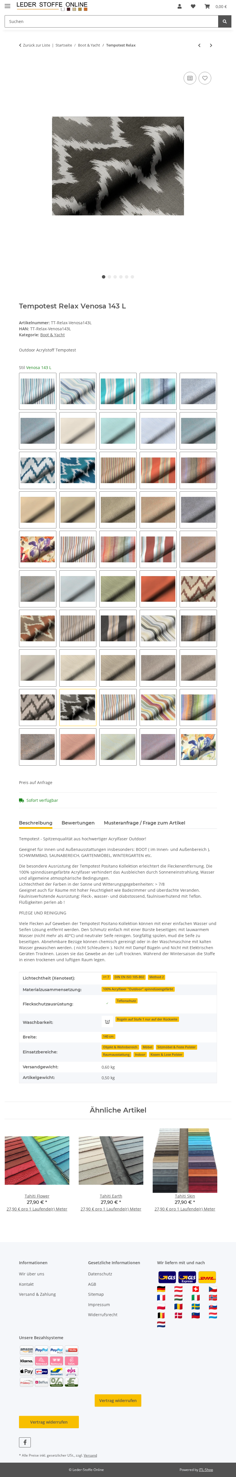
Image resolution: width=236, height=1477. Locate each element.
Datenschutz (100, 1274)
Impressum (99, 1304)
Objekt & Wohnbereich (120, 1047)
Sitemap (96, 1294)
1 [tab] (103, 277)
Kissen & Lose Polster (166, 1055)
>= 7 (106, 977)
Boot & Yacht (52, 334)
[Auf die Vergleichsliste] (190, 78)
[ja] (107, 1003)
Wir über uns (31, 1274)
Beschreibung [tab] (35, 823)
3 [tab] (115, 277)
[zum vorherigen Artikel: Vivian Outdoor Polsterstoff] (199, 45)
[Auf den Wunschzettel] (205, 78)
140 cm (108, 1036)
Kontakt (26, 1284)
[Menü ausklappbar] (7, 3)
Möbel (147, 1047)
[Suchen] (224, 21)
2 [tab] (109, 277)
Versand (90, 1455)
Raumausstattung (116, 1055)
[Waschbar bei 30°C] (107, 1021)
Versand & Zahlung (37, 1294)
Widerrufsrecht (102, 1314)
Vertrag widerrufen (118, 1400)
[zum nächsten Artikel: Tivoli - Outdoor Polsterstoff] (211, 45)
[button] (179, 6)
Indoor (140, 1055)
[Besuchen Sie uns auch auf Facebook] (25, 1442)
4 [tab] (121, 277)
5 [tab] (126, 277)
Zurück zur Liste (36, 45)
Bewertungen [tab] (78, 823)
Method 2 (156, 977)
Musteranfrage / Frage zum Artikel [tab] (144, 823)
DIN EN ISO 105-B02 (129, 977)
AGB (92, 1284)
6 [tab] (132, 277)
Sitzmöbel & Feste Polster (176, 1047)
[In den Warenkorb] (23, 64)
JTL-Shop (206, 1469)
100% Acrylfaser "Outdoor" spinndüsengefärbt (138, 989)
